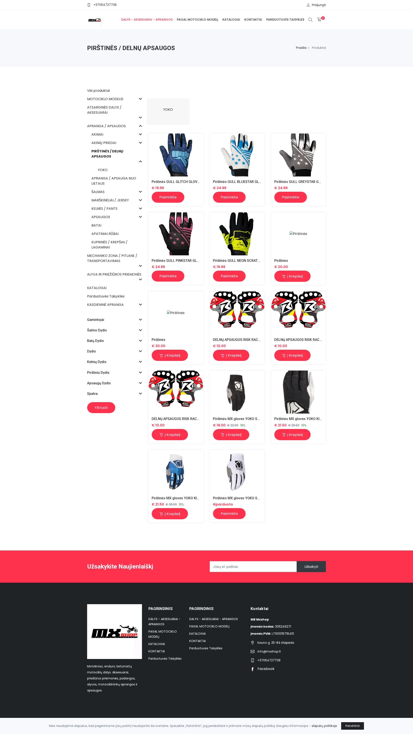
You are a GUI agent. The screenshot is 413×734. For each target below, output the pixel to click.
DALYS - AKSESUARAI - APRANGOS (147, 19)
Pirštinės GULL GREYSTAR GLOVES (301, 182)
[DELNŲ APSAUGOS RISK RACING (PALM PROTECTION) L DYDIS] (298, 313)
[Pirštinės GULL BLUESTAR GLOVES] (237, 154)
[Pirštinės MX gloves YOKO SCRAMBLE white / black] (237, 471)
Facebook (265, 668)
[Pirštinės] (298, 234)
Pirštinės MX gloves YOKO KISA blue (180, 498)
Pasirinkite (168, 197)
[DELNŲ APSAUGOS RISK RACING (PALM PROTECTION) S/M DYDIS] (237, 313)
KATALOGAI (231, 19)
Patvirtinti (352, 726)
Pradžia (301, 48)
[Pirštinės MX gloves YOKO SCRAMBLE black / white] (237, 392)
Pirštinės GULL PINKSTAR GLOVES (178, 261)
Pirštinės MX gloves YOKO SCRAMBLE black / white (253, 419)
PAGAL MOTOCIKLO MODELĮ (197, 19)
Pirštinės (281, 261)
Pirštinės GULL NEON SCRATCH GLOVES (244, 261)
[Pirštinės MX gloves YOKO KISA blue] (175, 471)
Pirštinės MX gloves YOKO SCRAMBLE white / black (253, 498)
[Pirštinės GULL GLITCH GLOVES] (175, 154)
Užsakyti (311, 566)
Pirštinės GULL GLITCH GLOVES (176, 182)
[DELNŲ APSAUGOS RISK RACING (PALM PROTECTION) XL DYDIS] (175, 392)
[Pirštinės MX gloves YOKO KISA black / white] (298, 392)
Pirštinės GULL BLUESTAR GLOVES (240, 182)
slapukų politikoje (324, 726)
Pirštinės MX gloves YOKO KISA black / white (309, 419)
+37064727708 (105, 5)
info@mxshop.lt (269, 651)
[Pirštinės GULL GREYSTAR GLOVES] (298, 154)
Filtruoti (101, 407)
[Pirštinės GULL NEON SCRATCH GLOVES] (237, 233)
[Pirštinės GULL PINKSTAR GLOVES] (175, 233)
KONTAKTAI (253, 19)
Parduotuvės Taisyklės (285, 19)
